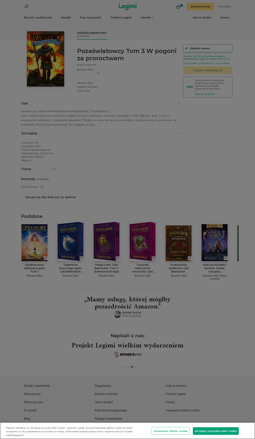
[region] (127, 430)
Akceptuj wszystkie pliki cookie (216, 430)
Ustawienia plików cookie (170, 430)
